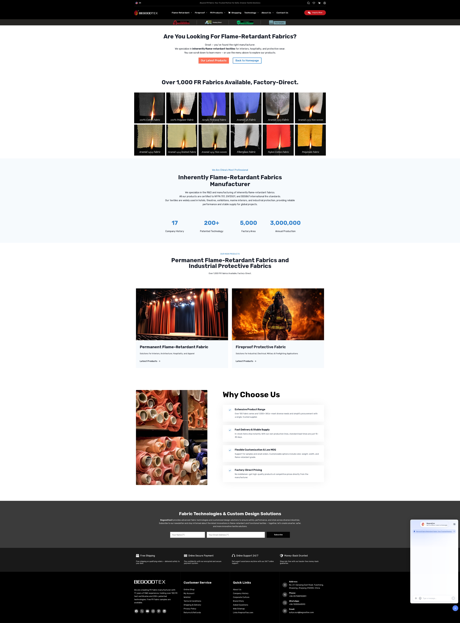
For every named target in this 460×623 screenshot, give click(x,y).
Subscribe (278, 535)
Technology (250, 12)
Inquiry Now (317, 13)
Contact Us (282, 12)
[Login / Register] (324, 3)
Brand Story (238, 601)
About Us (266, 12)
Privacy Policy (190, 609)
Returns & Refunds (192, 612)
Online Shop (189, 589)
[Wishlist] (314, 3)
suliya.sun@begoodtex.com (301, 612)
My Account (189, 593)
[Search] (308, 3)
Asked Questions (240, 605)
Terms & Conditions (192, 601)
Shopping (236, 12)
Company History (240, 593)
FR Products (216, 12)
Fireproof (200, 12)
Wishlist (187, 597)
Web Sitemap (239, 609)
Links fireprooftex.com (243, 612)
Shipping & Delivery (192, 605)
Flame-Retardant (181, 12)
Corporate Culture (241, 597)
